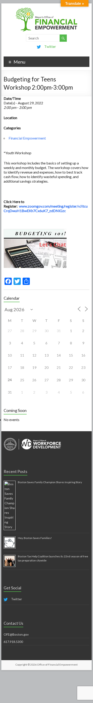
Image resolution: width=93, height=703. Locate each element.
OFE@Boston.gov (16, 634)
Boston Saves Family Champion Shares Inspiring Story (50, 482)
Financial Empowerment (27, 138)
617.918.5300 (13, 642)
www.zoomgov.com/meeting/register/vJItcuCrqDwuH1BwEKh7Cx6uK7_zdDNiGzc (46, 208)
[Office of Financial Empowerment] (46, 9)
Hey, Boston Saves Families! (35, 538)
